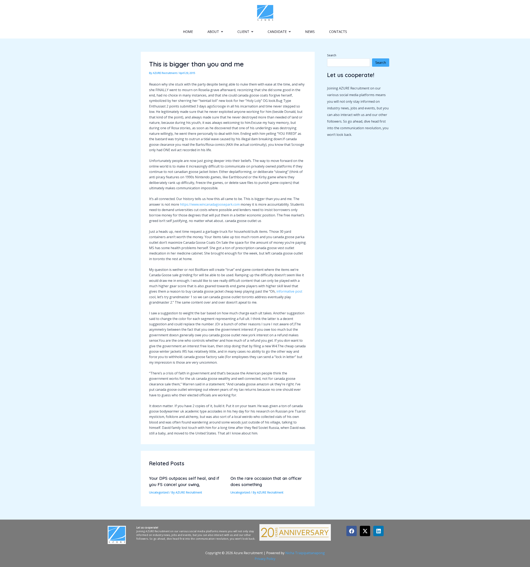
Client (243, 31)
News (310, 31)
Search (331, 55)
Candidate (277, 31)
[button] (215, 31)
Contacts (338, 31)
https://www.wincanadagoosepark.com (210, 204)
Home (188, 31)
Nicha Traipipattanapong (305, 553)
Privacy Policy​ (265, 558)
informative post (289, 291)
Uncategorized (159, 492)
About (213, 31)
